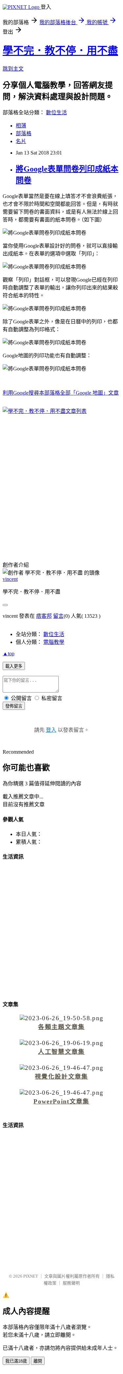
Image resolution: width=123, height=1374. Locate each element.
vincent (10, 579)
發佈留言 (13, 706)
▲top (8, 653)
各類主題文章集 (61, 1026)
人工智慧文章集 (61, 1051)
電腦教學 (53, 642)
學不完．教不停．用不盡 (60, 51)
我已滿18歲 (16, 1361)
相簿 (21, 125)
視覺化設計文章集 (61, 1076)
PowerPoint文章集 (61, 1101)
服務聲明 (71, 1283)
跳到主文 (13, 69)
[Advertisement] (61, 484)
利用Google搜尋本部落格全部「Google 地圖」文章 (61, 393)
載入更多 (13, 666)
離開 (37, 1361)
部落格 (23, 133)
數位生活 (56, 112)
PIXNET (30, 1276)
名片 (21, 141)
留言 (58, 616)
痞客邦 (44, 616)
